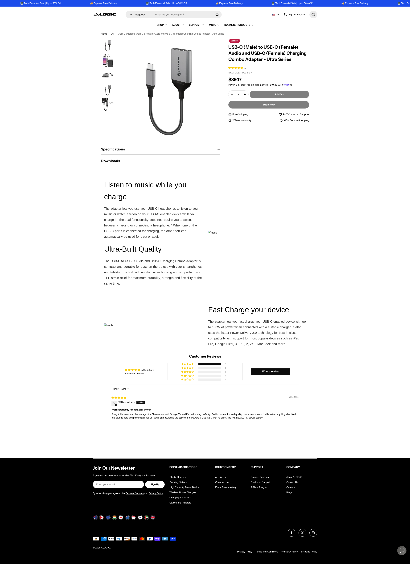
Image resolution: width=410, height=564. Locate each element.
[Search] (217, 14)
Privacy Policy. (156, 493)
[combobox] (174, 14)
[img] (118, 397)
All (112, 33)
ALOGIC (105, 547)
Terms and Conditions (266, 551)
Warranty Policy (289, 551)
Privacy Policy (244, 551)
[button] (236, 67)
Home (104, 33)
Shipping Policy (309, 551)
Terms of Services (135, 493)
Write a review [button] (270, 371)
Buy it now (269, 104)
